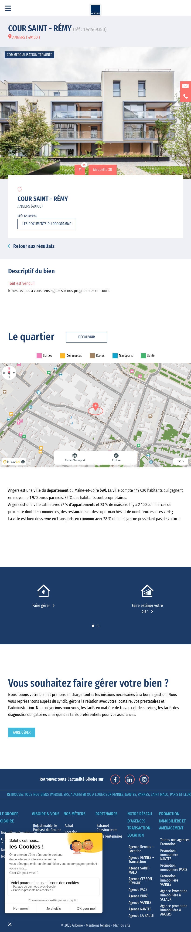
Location (71, 832)
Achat (69, 826)
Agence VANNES (140, 903)
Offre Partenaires (110, 836)
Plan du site (121, 925)
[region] (95, 415)
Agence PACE (138, 890)
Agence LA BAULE (141, 916)
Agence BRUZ (138, 896)
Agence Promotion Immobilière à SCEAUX (173, 895)
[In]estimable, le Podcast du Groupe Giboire (47, 830)
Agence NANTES (140, 909)
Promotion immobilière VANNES (169, 880)
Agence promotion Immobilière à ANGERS (173, 910)
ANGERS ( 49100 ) (25, 38)
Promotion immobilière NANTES (169, 855)
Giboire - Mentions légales (91, 925)
